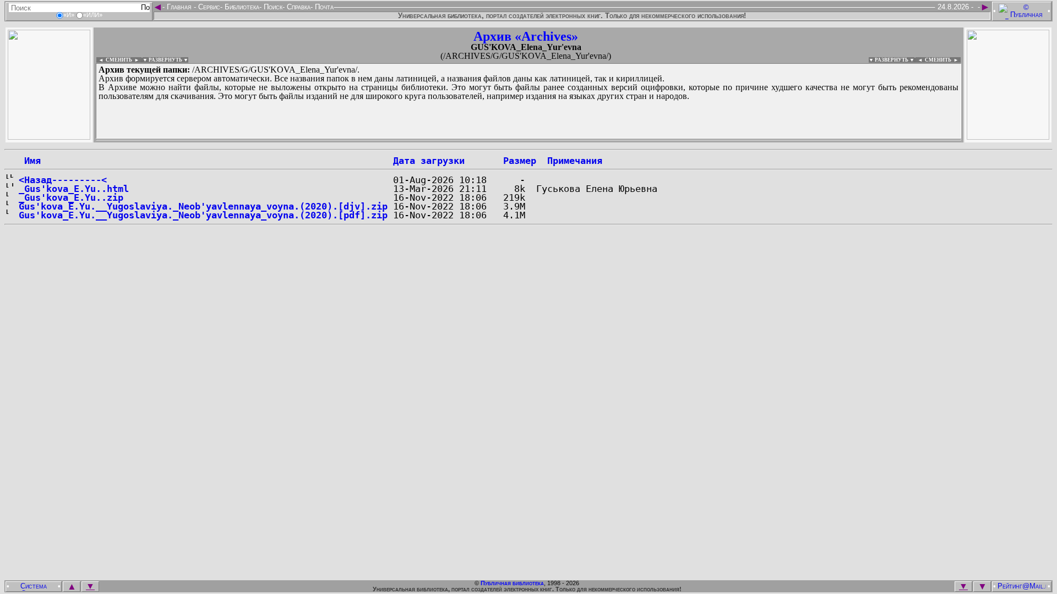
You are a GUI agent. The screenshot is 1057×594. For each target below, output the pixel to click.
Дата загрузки (429, 160)
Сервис (208, 6)
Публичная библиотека (512, 583)
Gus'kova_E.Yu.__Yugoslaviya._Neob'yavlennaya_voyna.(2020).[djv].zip (203, 206)
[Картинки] (1008, 136)
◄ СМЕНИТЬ (114, 60)
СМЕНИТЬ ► (943, 60)
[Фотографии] (49, 136)
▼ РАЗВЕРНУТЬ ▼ (165, 60)
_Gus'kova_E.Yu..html (74, 188)
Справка (297, 6)
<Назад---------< (63, 179)
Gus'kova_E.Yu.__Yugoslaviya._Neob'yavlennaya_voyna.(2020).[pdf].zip (203, 215)
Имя (30, 160)
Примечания (574, 160)
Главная (179, 6)
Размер (519, 160)
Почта (323, 6)
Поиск (271, 6)
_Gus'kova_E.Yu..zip (71, 197)
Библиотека (240, 6)
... (363, 139)
